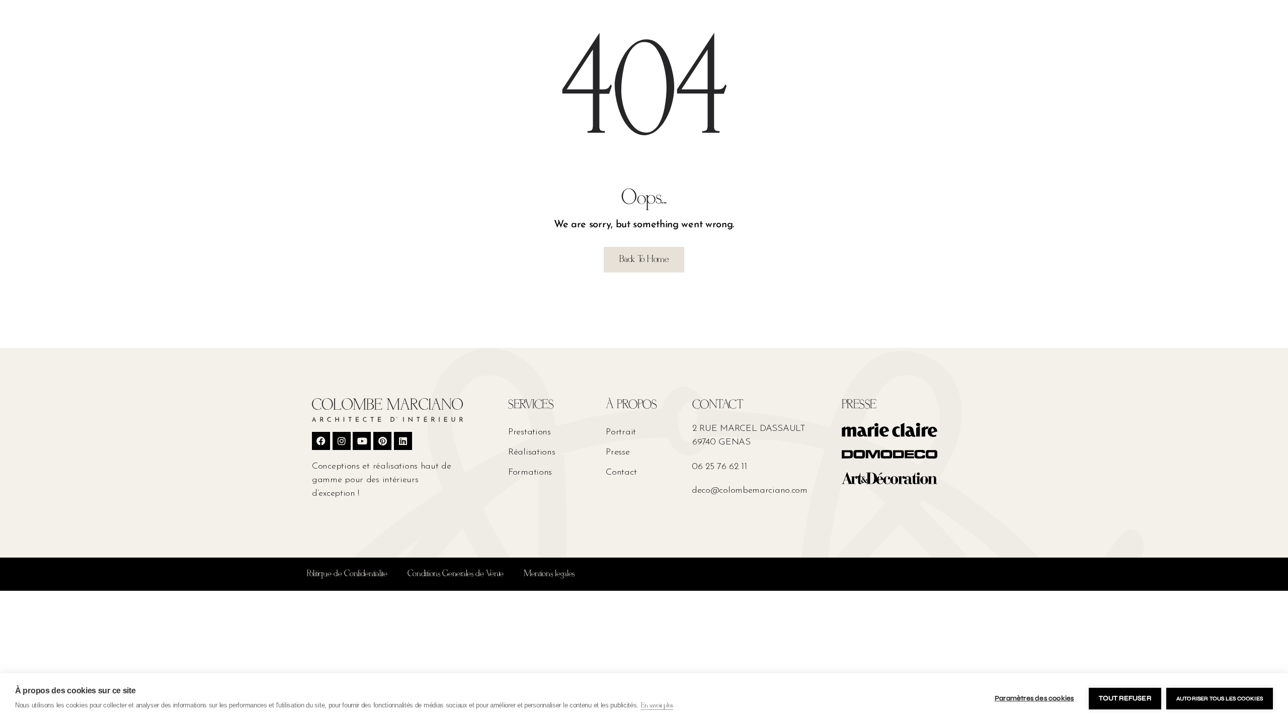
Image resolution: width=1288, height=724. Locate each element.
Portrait (621, 432)
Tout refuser (1125, 698)
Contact (621, 472)
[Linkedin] (403, 441)
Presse (617, 452)
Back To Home (643, 259)
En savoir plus (657, 705)
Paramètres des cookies (1034, 698)
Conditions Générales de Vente (456, 574)
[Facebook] (321, 441)
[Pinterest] (382, 441)
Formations (530, 472)
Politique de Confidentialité (347, 574)
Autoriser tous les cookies (1219, 698)
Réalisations (531, 452)
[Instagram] (342, 441)
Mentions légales (549, 574)
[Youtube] (362, 441)
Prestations (529, 432)
